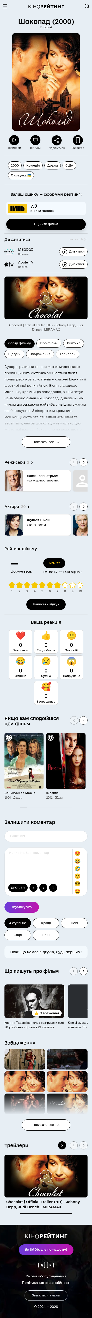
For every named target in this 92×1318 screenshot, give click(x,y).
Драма (52, 165)
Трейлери (16, 1145)
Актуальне (17, 923)
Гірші (46, 935)
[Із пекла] (65, 761)
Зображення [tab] (40, 354)
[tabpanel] (46, 447)
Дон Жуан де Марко (19, 792)
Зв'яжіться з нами (46, 1295)
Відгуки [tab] (14, 354)
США (69, 165)
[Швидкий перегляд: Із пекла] (51, 738)
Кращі (46, 923)
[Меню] (6, 6)
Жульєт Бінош (38, 520)
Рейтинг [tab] (73, 343)
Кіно (46, 6)
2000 (15, 165)
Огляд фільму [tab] (19, 343)
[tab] (46, 1213)
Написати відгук (46, 604)
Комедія (33, 165)
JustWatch (76, 239)
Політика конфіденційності (46, 1283)
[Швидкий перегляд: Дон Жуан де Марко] (9, 738)
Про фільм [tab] (49, 343)
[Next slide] (83, 462)
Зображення (20, 1042)
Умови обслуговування (46, 1276)
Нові (74, 923)
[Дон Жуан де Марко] (24, 761)
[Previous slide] (74, 462)
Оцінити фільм (46, 224)
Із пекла (52, 792)
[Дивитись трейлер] (46, 298)
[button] (24, 1059)
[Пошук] (87, 6)
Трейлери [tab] (67, 354)
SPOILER (18, 888)
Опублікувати (22, 907)
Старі (17, 935)
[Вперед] (83, 720)
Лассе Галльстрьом (42, 476)
